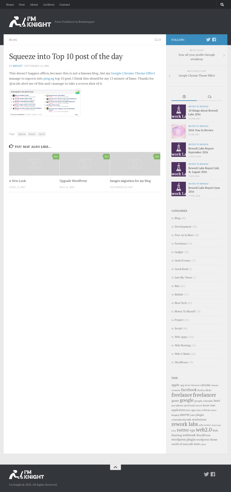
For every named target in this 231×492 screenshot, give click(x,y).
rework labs (184, 424)
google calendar (203, 400)
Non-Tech (181, 303)
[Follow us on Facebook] (214, 39)
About (34, 4)
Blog (13, 40)
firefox (201, 390)
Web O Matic (182, 354)
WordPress (181, 362)
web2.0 (204, 429)
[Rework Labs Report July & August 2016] (178, 169)
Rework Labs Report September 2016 (201, 150)
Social (178, 328)
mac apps (191, 410)
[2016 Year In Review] (178, 131)
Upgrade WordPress (73, 181)
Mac (177, 286)
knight (18, 66)
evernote (175, 390)
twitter (183, 430)
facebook (189, 389)
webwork (189, 435)
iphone (180, 405)
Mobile (179, 294)
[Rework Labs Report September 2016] (178, 149)
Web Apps (181, 337)
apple (175, 385)
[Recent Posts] (184, 97)
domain (214, 385)
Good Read (181, 269)
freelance (181, 394)
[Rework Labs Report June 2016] (178, 189)
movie (185, 414)
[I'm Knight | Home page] (30, 21)
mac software (204, 410)
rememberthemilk (181, 419)
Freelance (181, 243)
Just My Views (183, 277)
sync (219, 425)
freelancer (204, 394)
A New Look (17, 181)
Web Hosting (182, 345)
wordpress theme (206, 439)
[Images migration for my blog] (135, 164)
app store (185, 385)
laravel (199, 405)
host (217, 401)
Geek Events (182, 260)
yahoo (203, 444)
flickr (209, 390)
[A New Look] (34, 164)
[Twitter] (208, 39)
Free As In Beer (184, 235)
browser (195, 385)
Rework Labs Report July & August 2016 (203, 170)
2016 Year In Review (200, 130)
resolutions (199, 419)
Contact (64, 4)
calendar (205, 385)
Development (183, 226)
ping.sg (48, 78)
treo (173, 430)
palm (192, 415)
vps (192, 430)
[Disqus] (85, 244)
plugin (199, 415)
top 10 (42, 134)
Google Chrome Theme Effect (133, 73)
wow (197, 444)
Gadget (179, 252)
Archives (48, 4)
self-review (205, 425)
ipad (173, 405)
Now (22, 4)
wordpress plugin (183, 439)
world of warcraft (182, 444)
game (175, 401)
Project (32, 134)
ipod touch (189, 405)
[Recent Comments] (209, 97)
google (187, 400)
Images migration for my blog (130, 181)
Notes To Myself (198, 106)
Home (10, 4)
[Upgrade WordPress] (85, 164)
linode (206, 405)
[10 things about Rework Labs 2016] (178, 112)
